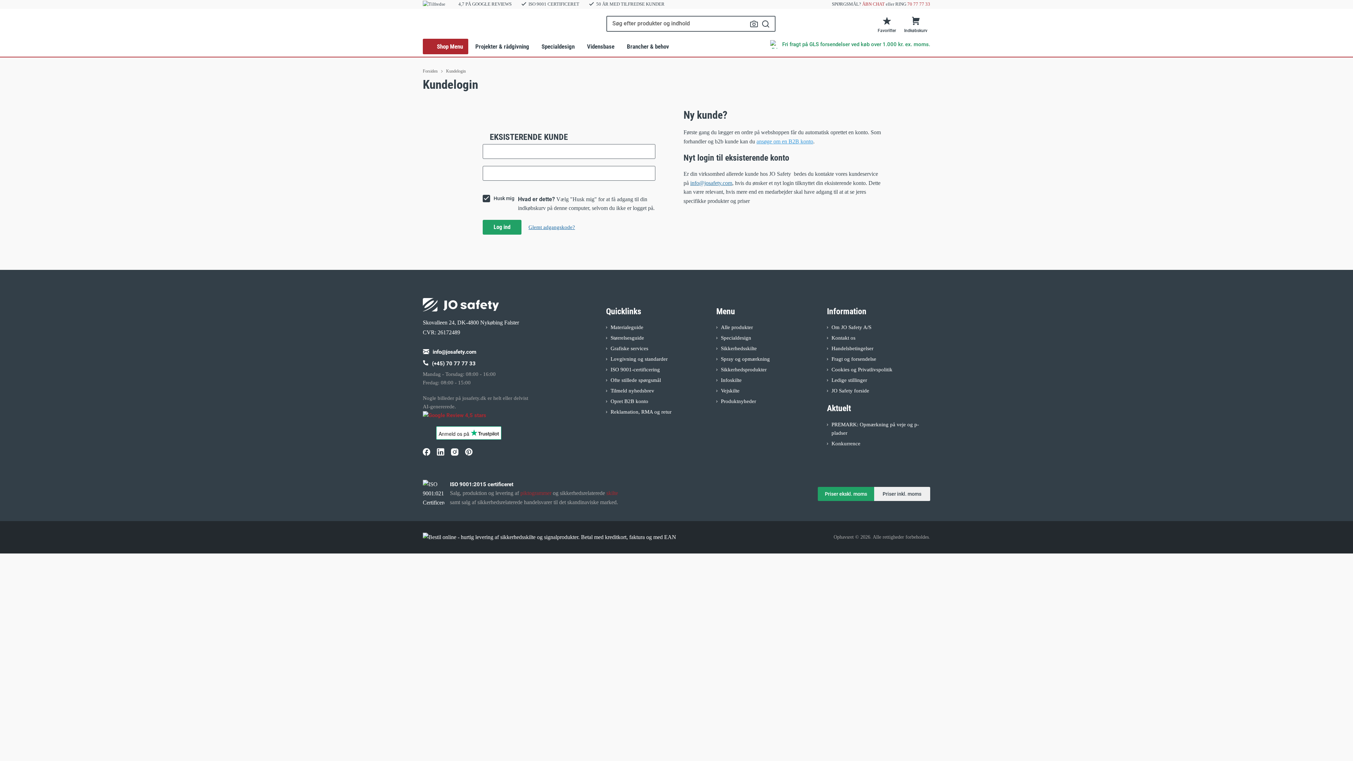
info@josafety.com (711, 183)
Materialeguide (627, 327)
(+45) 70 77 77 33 (454, 363)
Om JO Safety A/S (851, 327)
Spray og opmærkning (745, 359)
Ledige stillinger (849, 380)
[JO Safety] (461, 418)
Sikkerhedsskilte (739, 348)
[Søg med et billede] (754, 24)
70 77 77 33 (918, 4)
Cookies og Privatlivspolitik (862, 369)
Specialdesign (558, 46)
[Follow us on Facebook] (426, 452)
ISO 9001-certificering (635, 369)
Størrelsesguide (627, 338)
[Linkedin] (440, 452)
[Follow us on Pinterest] (469, 452)
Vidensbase (600, 46)
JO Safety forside (850, 391)
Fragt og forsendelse (854, 359)
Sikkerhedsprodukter (744, 369)
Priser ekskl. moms (846, 494)
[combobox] (691, 24)
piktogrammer (535, 493)
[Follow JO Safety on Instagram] (454, 452)
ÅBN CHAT (873, 4)
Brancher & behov (648, 46)
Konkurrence (846, 443)
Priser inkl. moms (902, 494)
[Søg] (766, 24)
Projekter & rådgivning (502, 46)
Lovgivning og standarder (639, 359)
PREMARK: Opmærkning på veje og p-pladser (875, 429)
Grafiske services (629, 348)
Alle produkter (737, 327)
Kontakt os (843, 338)
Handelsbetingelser (852, 348)
